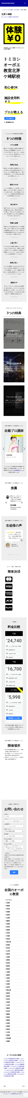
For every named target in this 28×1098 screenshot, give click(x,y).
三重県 (8, 972)
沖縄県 (8, 1041)
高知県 (8, 1017)
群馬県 (8, 930)
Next (24, 542)
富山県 (8, 948)
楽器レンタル (7, 829)
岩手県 (8, 908)
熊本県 (8, 1029)
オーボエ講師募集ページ (17, 470)
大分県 (8, 1032)
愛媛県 (8, 1014)
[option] (14, 448)
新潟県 (8, 945)
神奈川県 (8, 941)
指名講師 (6, 834)
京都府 (8, 978)
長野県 (8, 960)
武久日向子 (10, 455)
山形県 (8, 917)
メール (6, 819)
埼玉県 (8, 932)
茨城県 (8, 923)
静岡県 (8, 966)
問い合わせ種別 (8, 839)
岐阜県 (8, 963)
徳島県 (8, 1008)
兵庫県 (8, 984)
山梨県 (8, 957)
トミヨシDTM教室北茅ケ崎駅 (11, 1058)
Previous (3, 542)
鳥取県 (8, 993)
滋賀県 (8, 975)
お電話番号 (7, 824)
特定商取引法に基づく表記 (18, 1093)
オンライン (9, 899)
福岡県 (8, 1020)
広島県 (8, 1002)
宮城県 (8, 911)
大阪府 (8, 981)
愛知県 (8, 969)
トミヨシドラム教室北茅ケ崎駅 (16, 1068)
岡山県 (8, 999)
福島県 (8, 920)
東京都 (8, 939)
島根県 (8, 996)
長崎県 (8, 1026)
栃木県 (8, 926)
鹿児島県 (8, 1038)
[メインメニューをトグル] (25, 3)
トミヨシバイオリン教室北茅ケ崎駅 (14, 1070)
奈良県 (8, 987)
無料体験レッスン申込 (14, 718)
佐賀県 (8, 1023)
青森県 (8, 905)
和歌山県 (8, 990)
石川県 (8, 951)
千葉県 (8, 936)
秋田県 (8, 914)
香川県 (8, 1011)
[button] (6, 503)
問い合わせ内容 (8, 844)
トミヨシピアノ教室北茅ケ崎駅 (12, 1072)
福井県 (8, 954)
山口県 (8, 1005)
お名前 (6, 814)
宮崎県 (8, 1035)
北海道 (8, 902)
